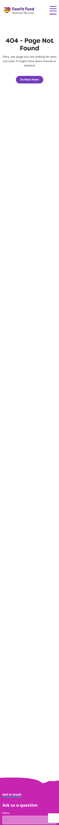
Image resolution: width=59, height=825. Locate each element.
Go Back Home (29, 79)
